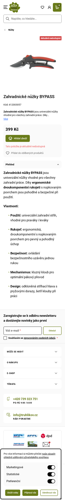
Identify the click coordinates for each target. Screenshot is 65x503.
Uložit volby (12, 493)
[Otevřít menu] (5, 7)
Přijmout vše (30, 493)
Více (5, 119)
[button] (49, 7)
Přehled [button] (10, 164)
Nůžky (11, 30)
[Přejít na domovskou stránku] (23, 7)
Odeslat (52, 330)
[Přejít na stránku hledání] (7, 18)
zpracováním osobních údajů (39, 338)
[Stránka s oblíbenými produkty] (42, 7)
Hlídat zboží (20, 138)
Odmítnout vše (49, 493)
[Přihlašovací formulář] (49, 7)
